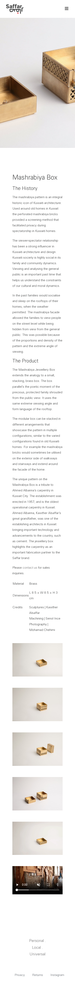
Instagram (57, 975)
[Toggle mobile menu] (67, 8)
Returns (37, 975)
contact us (30, 567)
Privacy (20, 975)
